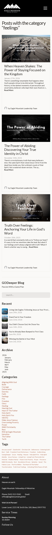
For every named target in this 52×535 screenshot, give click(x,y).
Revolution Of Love (24, 462)
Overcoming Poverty (10, 422)
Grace (14, 455)
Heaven (25, 455)
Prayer (36, 459)
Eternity (5, 392)
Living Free (22, 457)
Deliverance (7, 389)
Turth (4, 439)
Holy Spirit (6, 413)
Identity (5, 418)
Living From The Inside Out (35, 457)
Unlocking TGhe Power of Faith (37, 467)
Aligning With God (9, 382)
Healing (5, 406)
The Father (6, 436)
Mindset (4, 459)
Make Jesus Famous (10, 420)
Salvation (5, 434)
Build (4, 384)
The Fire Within (16, 464)
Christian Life (26, 450)
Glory (4, 403)
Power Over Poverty (26, 459)
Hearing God (7, 408)
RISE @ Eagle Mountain (11, 432)
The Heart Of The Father (31, 464)
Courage (5, 387)
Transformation (7, 467)
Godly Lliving (41, 452)
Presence (43, 459)
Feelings (5, 396)
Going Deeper (6, 455)
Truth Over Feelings (19, 467)
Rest (4, 429)
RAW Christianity (9, 427)
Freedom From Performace (19, 452)
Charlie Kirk (16, 450)
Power (4, 425)
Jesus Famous (12, 457)
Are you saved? (7, 450)
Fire (3, 399)
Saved (40, 462)
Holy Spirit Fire (8, 415)
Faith (4, 394)
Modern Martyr (13, 459)
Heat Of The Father (10, 411)
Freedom (5, 401)
